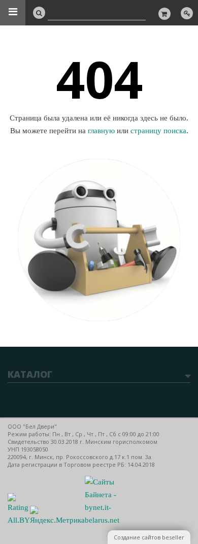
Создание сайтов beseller (149, 537)
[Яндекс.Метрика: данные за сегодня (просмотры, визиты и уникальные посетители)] (57, 516)
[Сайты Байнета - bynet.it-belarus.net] (102, 520)
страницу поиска (158, 131)
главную (101, 131)
